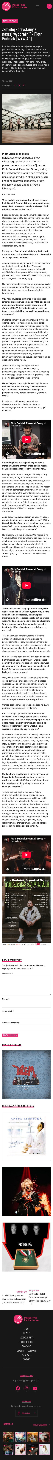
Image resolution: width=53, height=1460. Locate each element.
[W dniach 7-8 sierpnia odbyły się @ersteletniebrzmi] (32, 1449)
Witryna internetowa (10, 1023)
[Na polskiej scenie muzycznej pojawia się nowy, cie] (44, 1437)
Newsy (6, 20)
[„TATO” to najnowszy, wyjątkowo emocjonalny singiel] (20, 1449)
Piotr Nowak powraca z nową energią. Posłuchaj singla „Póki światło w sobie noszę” (14, 1299)
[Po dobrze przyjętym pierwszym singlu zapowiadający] (8, 1437)
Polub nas (26, 1413)
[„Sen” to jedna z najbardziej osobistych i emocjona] (20, 1437)
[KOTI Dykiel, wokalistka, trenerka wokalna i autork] (44, 1449)
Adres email (8, 1011)
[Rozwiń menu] (37, 6)
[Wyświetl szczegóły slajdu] (26, 1191)
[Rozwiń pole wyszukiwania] (49, 6)
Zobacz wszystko (40, 1425)
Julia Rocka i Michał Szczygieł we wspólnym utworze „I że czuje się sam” (40, 1297)
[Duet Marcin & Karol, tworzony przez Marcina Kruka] (8, 1449)
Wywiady (13, 20)
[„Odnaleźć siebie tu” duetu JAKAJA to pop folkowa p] (32, 1437)
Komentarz (7, 974)
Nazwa (5, 999)
